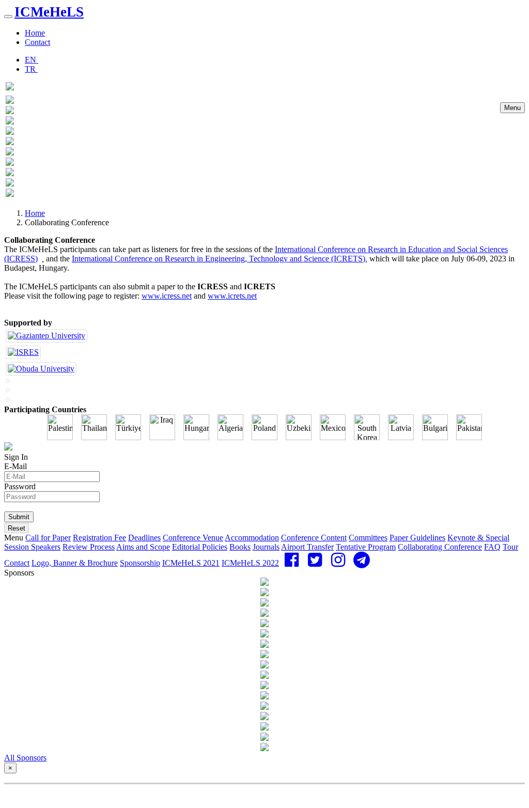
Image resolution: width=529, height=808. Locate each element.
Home (35, 32)
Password (20, 486)
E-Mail (15, 466)
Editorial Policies (199, 546)
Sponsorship (140, 562)
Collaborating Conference (440, 546)
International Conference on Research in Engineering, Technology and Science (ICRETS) (218, 258)
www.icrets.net (232, 295)
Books (240, 546)
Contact (37, 42)
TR (31, 69)
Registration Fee (99, 537)
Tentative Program (366, 546)
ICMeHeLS (49, 12)
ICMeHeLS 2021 (191, 562)
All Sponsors (25, 757)
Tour (510, 546)
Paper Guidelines (417, 537)
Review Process (89, 546)
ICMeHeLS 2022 (250, 562)
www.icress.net (167, 295)
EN (31, 59)
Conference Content (314, 537)
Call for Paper (48, 537)
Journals (266, 546)
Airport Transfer (307, 546)
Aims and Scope (143, 546)
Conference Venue (193, 537)
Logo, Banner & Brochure (75, 562)
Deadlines (144, 537)
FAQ (492, 546)
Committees (368, 537)
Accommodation (252, 537)
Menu (512, 108)
